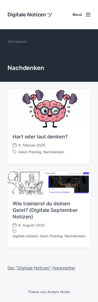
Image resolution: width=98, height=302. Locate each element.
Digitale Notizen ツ (30, 15)
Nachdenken (53, 152)
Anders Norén (58, 292)
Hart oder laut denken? (40, 137)
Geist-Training (29, 152)
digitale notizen (25, 236)
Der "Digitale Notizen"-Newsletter (41, 268)
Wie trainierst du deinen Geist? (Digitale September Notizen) (45, 210)
